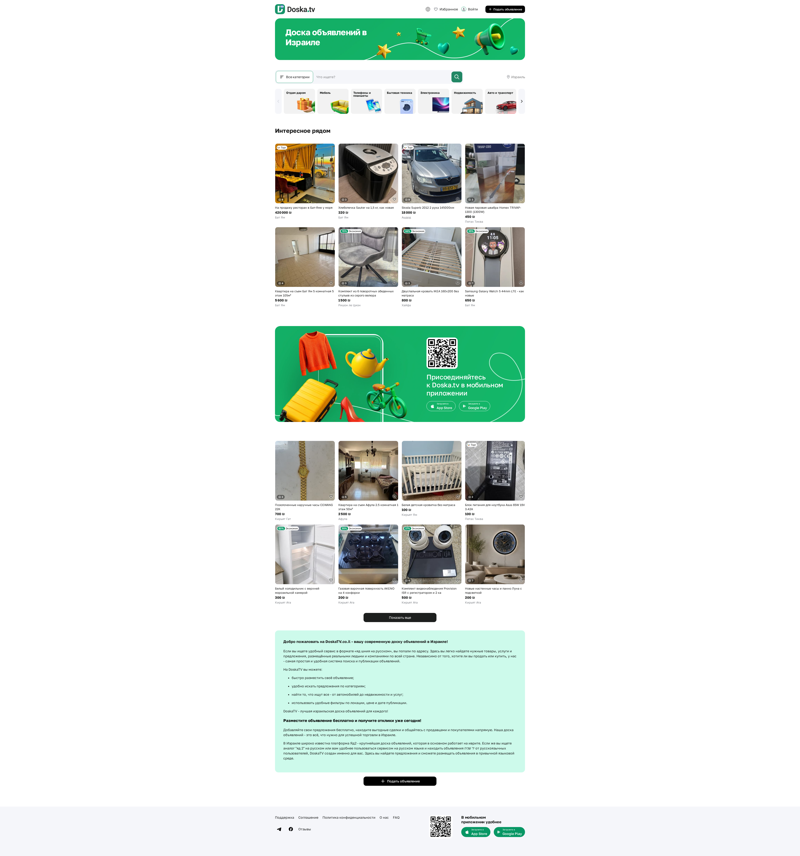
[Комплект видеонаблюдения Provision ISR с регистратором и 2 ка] (432, 564)
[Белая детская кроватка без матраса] (432, 479)
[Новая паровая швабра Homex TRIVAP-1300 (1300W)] (495, 183)
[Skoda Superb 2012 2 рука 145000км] (432, 181)
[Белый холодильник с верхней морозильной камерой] (305, 564)
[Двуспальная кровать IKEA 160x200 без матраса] (432, 267)
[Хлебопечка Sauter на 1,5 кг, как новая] (368, 181)
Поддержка (284, 817)
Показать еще (400, 617)
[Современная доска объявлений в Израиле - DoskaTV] (295, 9)
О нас (384, 817)
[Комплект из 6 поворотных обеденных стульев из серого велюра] (368, 267)
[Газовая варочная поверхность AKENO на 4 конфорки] (368, 564)
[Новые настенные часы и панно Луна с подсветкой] (495, 564)
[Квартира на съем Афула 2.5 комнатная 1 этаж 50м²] (368, 481)
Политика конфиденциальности (348, 817)
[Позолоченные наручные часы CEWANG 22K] (305, 481)
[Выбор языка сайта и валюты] (427, 9)
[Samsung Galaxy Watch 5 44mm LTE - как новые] (495, 267)
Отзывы (304, 829)
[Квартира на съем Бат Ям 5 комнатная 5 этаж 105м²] (305, 267)
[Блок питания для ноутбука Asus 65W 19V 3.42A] (495, 481)
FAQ (396, 817)
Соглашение (308, 817)
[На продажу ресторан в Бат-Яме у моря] (305, 181)
